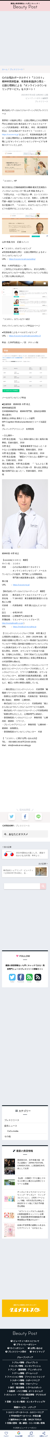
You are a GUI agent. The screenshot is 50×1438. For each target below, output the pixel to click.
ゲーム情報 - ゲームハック (26, 1373)
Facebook (20, 982)
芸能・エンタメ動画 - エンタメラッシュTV (26, 1402)
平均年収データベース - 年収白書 (26, 1416)
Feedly (29, 982)
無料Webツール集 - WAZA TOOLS (25, 1419)
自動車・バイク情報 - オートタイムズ (26, 1391)
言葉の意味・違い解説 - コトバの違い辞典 (26, 1423)
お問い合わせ (37, 1348)
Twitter (12, 982)
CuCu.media (12, 1131)
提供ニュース (10, 1126)
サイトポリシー (17, 1348)
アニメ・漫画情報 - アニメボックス (26, 1370)
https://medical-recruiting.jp (24, 626)
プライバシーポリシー (26, 1344)
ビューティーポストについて (26, 1341)
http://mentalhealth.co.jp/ (12, 623)
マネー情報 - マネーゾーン (26, 1384)
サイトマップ (39, 1352)
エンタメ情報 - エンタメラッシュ (26, 1366)
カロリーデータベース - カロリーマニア (26, 1412)
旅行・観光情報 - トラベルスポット (26, 1387)
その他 (7, 1136)
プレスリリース (23, 826)
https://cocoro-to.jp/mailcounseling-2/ (25, 336)
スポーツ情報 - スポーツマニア (26, 1380)
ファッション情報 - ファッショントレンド (26, 1377)
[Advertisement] (25, 38)
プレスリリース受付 (17, 1352)
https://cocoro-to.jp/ (10, 134)
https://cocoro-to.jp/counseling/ (22, 259)
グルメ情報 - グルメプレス (26, 1362)
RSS (37, 982)
